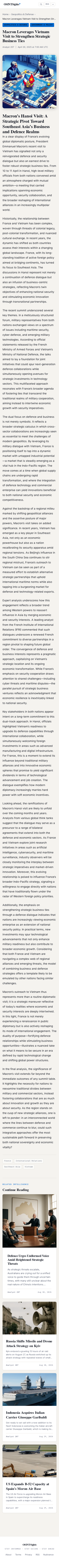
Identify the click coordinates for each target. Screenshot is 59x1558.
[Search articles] (41, 4)
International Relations (29, 1161)
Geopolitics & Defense (22, 14)
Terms (18, 1554)
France (7, 1161)
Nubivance (48, 1554)
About (8, 1554)
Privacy (28, 1554)
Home (5, 14)
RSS (47, 4)
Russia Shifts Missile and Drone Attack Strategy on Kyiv (29, 1343)
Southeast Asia (12, 1167)
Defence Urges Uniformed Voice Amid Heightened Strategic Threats (28, 1260)
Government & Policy (42, 25)
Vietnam (29, 1167)
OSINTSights (11, 4)
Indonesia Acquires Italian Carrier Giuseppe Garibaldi (26, 1415)
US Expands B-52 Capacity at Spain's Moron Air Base (27, 1486)
